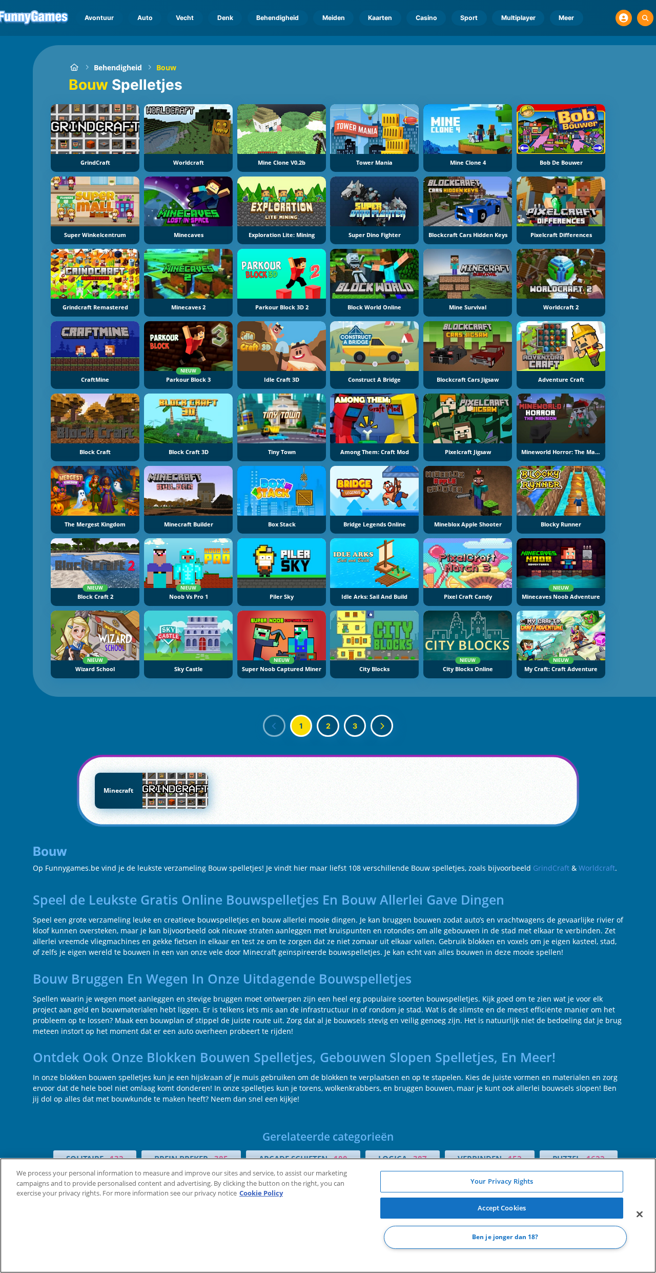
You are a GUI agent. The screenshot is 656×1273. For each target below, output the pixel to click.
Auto (145, 18)
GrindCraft (551, 868)
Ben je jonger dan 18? (505, 1237)
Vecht (185, 18)
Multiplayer (518, 18)
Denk (225, 18)
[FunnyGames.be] (74, 67)
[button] (624, 18)
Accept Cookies (502, 1207)
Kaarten (380, 18)
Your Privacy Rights (501, 1181)
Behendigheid (277, 18)
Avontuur (99, 18)
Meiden (333, 18)
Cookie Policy (261, 1193)
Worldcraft (597, 868)
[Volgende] (382, 726)
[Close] (639, 1214)
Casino (426, 18)
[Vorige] (274, 726)
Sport (469, 18)
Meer (566, 18)
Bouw (166, 67)
